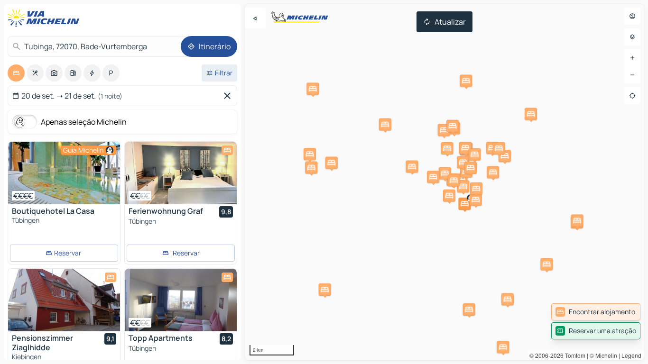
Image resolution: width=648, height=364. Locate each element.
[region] (444, 182)
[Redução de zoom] (632, 74)
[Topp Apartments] (181, 300)
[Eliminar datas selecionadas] (229, 95)
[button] (464, 204)
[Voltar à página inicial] (45, 18)
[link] (595, 311)
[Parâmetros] (632, 37)
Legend (631, 355)
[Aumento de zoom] (632, 57)
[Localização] (632, 95)
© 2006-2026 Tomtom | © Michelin (573, 355)
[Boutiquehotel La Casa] (64, 173)
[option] (16, 73)
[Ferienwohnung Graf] (181, 173)
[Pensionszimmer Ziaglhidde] (64, 300)
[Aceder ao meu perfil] (632, 16)
